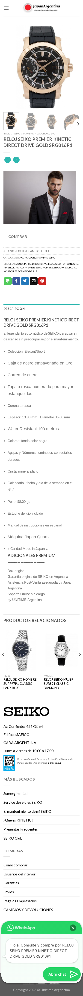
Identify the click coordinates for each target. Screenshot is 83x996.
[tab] (41, 308)
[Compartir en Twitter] (25, 281)
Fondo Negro (70, 263)
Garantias (11, 883)
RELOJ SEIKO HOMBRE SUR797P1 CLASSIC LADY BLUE (19, 683)
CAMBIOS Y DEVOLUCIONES (28, 909)
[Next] (72, 67)
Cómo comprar (15, 865)
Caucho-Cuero (46, 133)
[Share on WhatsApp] (8, 281)
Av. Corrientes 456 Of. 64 (23, 726)
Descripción (14, 309)
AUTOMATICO (23, 263)
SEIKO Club (12, 838)
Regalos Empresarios (20, 901)
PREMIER (29, 267)
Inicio (6, 133)
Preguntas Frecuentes (20, 829)
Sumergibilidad (15, 793)
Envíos (8, 892)
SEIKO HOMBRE (44, 267)
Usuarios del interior (19, 874)
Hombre (28, 133)
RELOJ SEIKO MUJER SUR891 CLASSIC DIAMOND (58, 683)
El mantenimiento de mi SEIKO (27, 811)
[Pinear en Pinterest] (42, 281)
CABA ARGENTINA (19, 742)
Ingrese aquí (54, 762)
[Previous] (11, 67)
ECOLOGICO (54, 263)
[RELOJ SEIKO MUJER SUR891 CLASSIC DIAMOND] (62, 650)
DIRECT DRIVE (39, 263)
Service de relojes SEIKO (22, 802)
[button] (73, 927)
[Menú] (6, 8)
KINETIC (7, 267)
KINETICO (18, 267)
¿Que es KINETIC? (18, 820)
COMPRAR (17, 236)
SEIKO (17, 133)
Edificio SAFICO (16, 734)
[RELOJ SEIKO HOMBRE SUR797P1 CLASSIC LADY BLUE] (21, 650)
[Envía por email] (34, 281)
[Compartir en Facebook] (16, 281)
